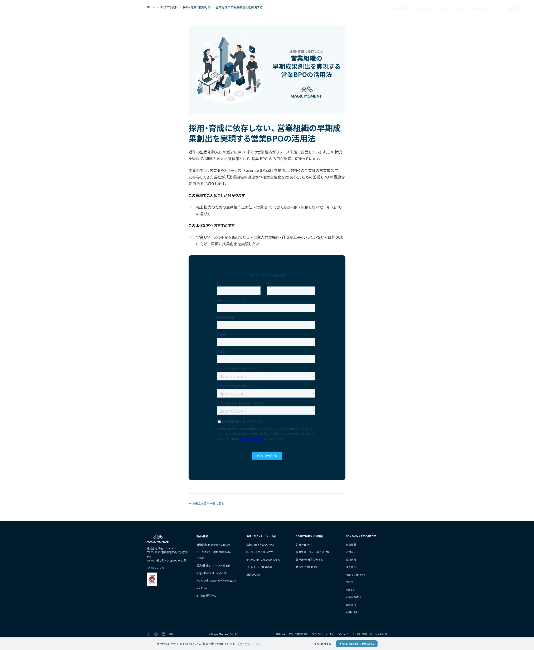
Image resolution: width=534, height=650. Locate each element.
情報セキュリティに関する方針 (292, 634)
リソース (493, 8)
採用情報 (351, 559)
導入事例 (444, 8)
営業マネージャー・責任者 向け (313, 552)
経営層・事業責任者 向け (310, 559)
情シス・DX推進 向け (307, 567)
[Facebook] (156, 634)
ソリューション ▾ (423, 8)
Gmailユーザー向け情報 (353, 634)
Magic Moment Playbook (211, 573)
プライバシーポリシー (324, 634)
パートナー (461, 8)
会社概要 (478, 8)
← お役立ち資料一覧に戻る (206, 503)
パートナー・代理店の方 (259, 567)
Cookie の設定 (378, 634)
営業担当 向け (304, 544)
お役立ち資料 (353, 597)
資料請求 (351, 604)
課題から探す (253, 574)
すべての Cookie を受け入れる (356, 643)
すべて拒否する (322, 643)
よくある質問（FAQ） (207, 595)
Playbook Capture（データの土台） (216, 580)
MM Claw (201, 588)
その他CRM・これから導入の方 (263, 559)
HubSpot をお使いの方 (259, 552)
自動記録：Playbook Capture (213, 544)
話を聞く (514, 8)
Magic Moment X (355, 574)
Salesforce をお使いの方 (260, 544)
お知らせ (351, 552)
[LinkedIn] (163, 634)
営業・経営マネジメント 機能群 (213, 565)
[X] (148, 634)
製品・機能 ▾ (400, 8)
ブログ (349, 582)
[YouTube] (171, 634)
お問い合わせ (353, 612)
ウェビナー (352, 589)
